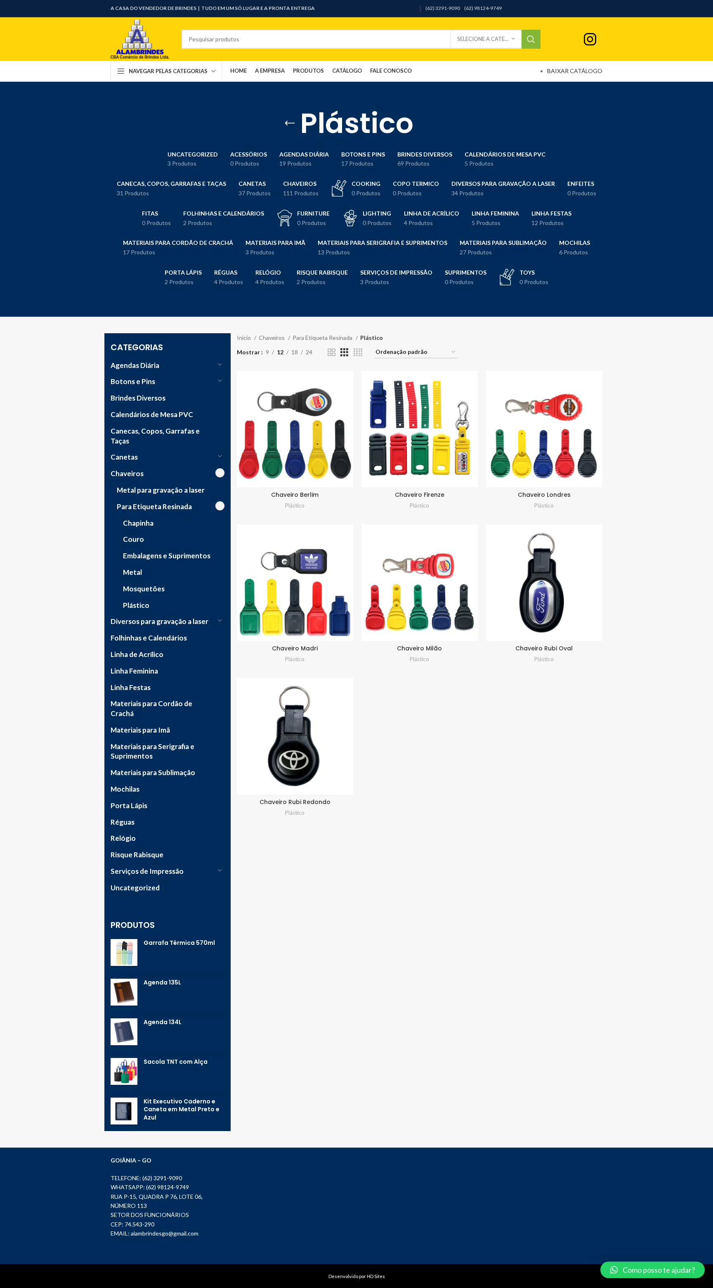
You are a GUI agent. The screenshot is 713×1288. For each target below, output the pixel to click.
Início (244, 337)
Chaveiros (127, 473)
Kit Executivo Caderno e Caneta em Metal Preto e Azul (182, 1110)
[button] (652, 1270)
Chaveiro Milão (419, 648)
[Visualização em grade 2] (331, 352)
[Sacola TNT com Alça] (124, 1071)
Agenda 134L (163, 1022)
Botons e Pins (133, 381)
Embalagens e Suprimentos (166, 555)
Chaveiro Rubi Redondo (295, 802)
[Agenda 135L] (124, 992)
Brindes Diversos (138, 398)
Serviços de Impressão (147, 871)
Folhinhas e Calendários (149, 637)
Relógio (123, 838)
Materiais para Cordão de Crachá (151, 708)
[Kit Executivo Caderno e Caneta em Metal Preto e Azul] (124, 1111)
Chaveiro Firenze (419, 495)
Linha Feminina (134, 671)
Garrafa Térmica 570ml (179, 943)
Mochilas (125, 789)
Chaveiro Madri (295, 648)
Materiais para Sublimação (153, 772)
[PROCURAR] (531, 39)
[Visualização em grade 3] (344, 352)
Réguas (123, 822)
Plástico (136, 605)
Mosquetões (144, 588)
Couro (133, 539)
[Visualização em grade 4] (358, 352)
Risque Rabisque (137, 854)
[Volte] (289, 123)
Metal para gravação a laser (161, 490)
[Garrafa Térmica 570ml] (124, 952)
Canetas (124, 457)
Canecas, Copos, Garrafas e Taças (155, 436)
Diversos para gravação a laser (159, 621)
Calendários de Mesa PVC (152, 414)
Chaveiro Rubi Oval (544, 648)
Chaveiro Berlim (295, 495)
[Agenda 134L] (124, 1031)
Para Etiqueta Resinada (154, 506)
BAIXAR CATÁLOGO (574, 70)
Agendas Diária (135, 365)
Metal (132, 572)
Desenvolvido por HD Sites (356, 1276)
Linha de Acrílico (137, 654)
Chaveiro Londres (544, 495)
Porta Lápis (129, 805)
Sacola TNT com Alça (176, 1062)
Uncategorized (135, 887)
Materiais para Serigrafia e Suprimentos (152, 751)
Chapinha (138, 523)
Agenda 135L (162, 983)
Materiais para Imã (140, 730)
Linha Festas (131, 687)
